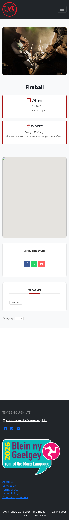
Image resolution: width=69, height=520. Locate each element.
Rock (19, 318)
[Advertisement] (34, 364)
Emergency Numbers (15, 497)
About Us (8, 482)
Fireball (16, 302)
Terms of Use (10, 489)
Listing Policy (10, 493)
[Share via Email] (41, 264)
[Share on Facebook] (27, 264)
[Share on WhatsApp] (34, 264)
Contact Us (9, 485)
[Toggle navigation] (62, 9)
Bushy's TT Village (34, 132)
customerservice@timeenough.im (26, 420)
